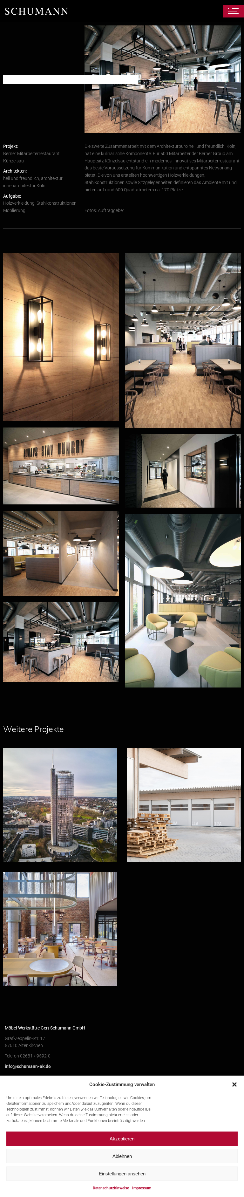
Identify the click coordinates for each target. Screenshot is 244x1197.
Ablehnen (122, 1156)
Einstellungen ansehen (122, 1173)
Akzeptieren (122, 1138)
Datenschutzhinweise (111, 1188)
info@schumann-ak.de (28, 1066)
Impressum (141, 1188)
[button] (234, 1084)
